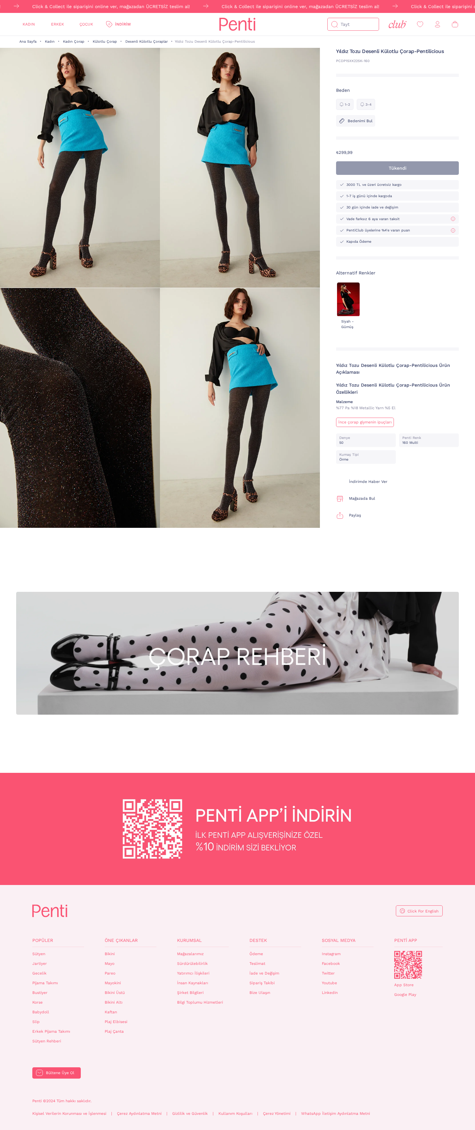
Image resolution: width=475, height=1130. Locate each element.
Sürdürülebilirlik (192, 963)
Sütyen (38, 954)
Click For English (422, 911)
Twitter (328, 973)
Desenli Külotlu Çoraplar (146, 41)
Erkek (57, 24)
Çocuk (86, 24)
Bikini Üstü (115, 992)
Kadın (29, 24)
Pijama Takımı (45, 983)
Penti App (405, 940)
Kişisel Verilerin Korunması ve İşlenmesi (69, 1113)
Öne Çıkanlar (121, 940)
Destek (258, 940)
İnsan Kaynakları (192, 983)
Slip (36, 1021)
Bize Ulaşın (259, 992)
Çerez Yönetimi (276, 1113)
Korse (37, 1002)
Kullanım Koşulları (235, 1113)
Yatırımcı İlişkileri (193, 973)
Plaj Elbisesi (116, 1021)
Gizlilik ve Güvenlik (190, 1113)
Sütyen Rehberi (46, 1041)
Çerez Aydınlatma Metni (139, 1113)
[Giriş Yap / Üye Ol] (437, 24)
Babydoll (40, 1012)
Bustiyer (40, 992)
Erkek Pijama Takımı (51, 1031)
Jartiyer (39, 963)
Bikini (110, 954)
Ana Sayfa (28, 41)
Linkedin (330, 992)
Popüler (42, 940)
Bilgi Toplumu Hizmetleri (200, 1002)
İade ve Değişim (264, 973)
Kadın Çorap (73, 41)
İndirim (123, 24)
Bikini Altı (113, 1002)
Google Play (405, 994)
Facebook (331, 963)
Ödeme (256, 954)
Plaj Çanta (114, 1031)
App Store (404, 985)
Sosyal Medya (338, 940)
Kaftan (111, 1012)
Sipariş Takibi (262, 983)
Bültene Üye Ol (60, 1073)
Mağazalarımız (190, 954)
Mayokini (113, 983)
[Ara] (334, 24)
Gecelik (39, 973)
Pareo (110, 973)
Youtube (329, 983)
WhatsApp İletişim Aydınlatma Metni (335, 1113)
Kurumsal (189, 940)
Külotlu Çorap (105, 41)
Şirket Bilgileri (190, 992)
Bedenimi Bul (360, 121)
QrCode (408, 965)
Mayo (109, 963)
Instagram (331, 954)
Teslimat (257, 963)
